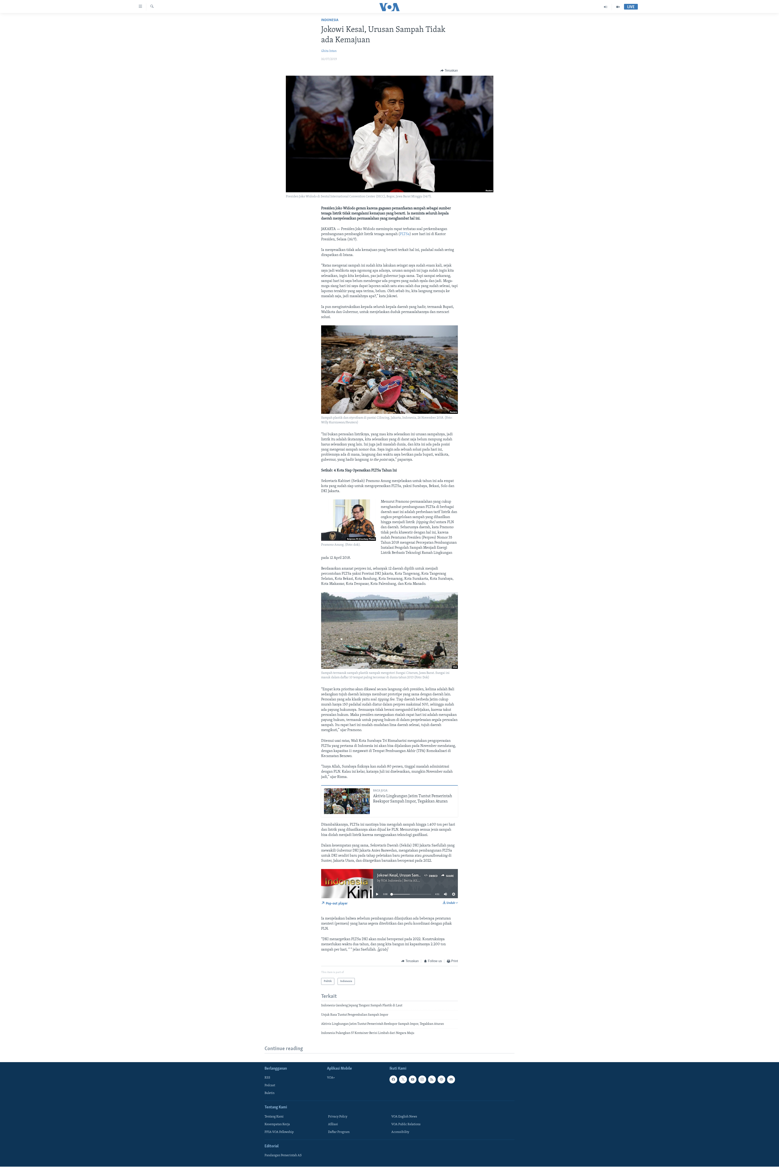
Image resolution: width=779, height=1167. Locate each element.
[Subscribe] (451, 1079)
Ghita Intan (329, 51)
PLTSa (405, 234)
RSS (267, 1077)
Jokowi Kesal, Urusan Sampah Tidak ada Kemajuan (417, 875)
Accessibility (400, 1132)
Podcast (270, 1085)
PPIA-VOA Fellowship (279, 1132)
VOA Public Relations (406, 1124)
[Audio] (605, 7)
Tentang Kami (274, 1116)
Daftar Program (339, 1132)
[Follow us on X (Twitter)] (403, 1079)
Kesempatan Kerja (277, 1124)
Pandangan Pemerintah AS (283, 1155)
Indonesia (329, 20)
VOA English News (404, 1116)
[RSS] (432, 1079)
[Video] (618, 7)
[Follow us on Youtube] (412, 1079)
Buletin (269, 1093)
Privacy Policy (337, 1116)
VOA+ (331, 1077)
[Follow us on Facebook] (393, 1079)
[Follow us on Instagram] (422, 1079)
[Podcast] (441, 1079)
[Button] (449, 70)
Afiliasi (333, 1124)
